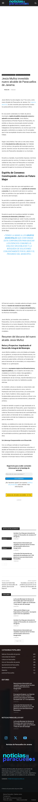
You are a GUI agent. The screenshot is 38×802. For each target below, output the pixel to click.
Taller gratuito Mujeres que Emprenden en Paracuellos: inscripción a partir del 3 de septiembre (25, 611)
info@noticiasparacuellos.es (16, 779)
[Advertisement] (19, 26)
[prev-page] (3, 564)
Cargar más (18, 641)
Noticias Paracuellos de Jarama (23, 74)
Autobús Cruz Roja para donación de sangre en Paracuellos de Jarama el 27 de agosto (25, 534)
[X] (7, 94)
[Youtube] (25, 738)
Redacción (6, 89)
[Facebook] (3, 94)
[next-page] (6, 564)
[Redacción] (3, 90)
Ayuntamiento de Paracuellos (8, 74)
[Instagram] (6, 738)
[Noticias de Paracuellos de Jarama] (19, 757)
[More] (12, 94)
